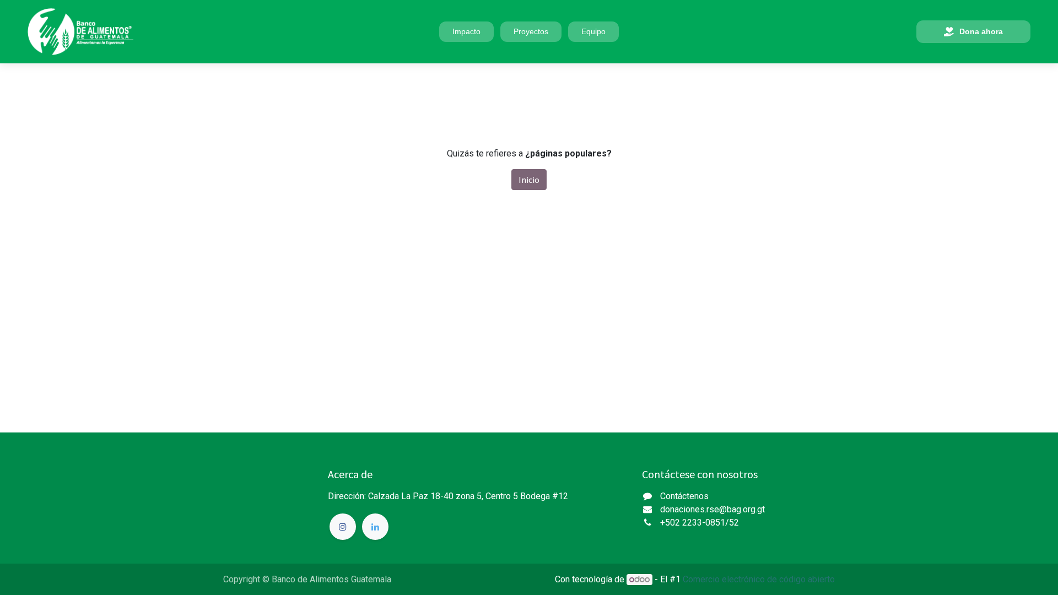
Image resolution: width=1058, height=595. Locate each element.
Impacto (466, 31)
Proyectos (531, 31)
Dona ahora (981, 31)
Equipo (593, 31)
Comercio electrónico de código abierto (759, 579)
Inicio (529, 179)
